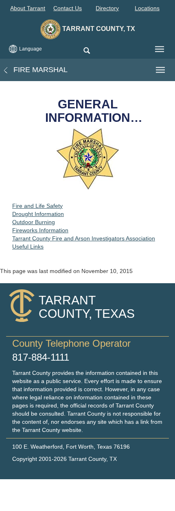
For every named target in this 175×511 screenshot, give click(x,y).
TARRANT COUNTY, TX (98, 28)
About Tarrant (27, 8)
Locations (147, 8)
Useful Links (28, 246)
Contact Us (67, 8)
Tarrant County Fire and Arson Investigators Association (83, 238)
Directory (107, 8)
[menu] (159, 49)
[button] (86, 51)
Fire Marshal (39, 70)
